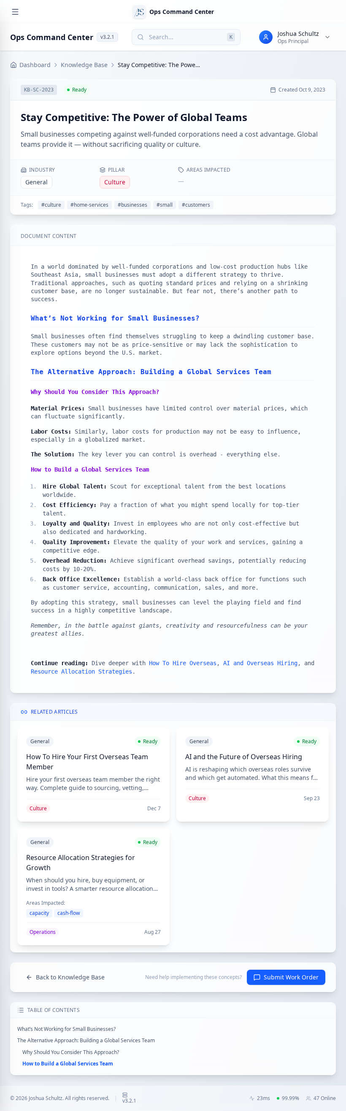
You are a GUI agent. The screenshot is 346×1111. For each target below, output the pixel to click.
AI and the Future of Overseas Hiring (243, 756)
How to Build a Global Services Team (67, 1063)
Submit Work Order (291, 977)
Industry (42, 170)
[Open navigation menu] (15, 11)
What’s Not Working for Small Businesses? (66, 1029)
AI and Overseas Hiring (260, 663)
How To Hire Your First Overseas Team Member (87, 761)
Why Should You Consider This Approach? (70, 1052)
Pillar (116, 170)
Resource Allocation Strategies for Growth (80, 862)
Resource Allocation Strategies (81, 671)
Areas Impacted (208, 170)
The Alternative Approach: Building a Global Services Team (86, 1040)
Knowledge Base (84, 65)
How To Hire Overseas (182, 663)
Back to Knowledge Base (70, 977)
